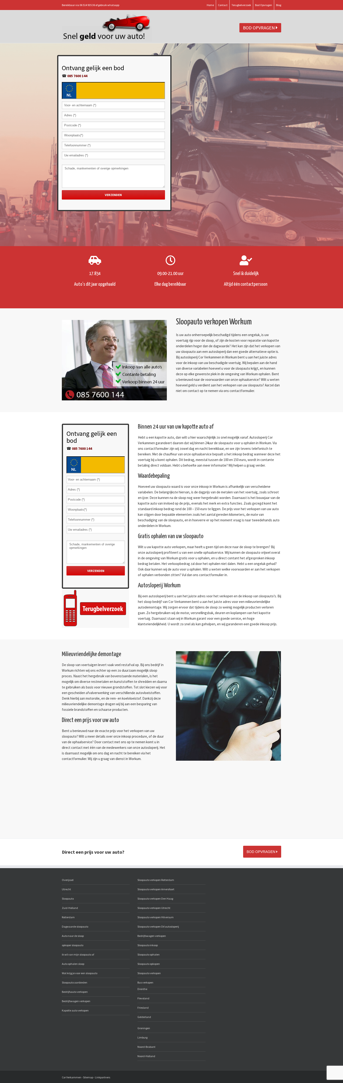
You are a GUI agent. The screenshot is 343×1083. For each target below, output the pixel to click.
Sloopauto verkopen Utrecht (153, 908)
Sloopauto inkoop (147, 945)
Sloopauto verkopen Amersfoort (155, 889)
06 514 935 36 (87, 5)
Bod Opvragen (263, 5)
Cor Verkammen (71, 1077)
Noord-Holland (146, 1056)
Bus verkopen (145, 982)
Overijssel (68, 880)
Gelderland (144, 1017)
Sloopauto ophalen (148, 954)
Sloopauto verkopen (149, 973)
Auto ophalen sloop (73, 964)
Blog (278, 5)
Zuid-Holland (70, 908)
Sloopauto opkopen (148, 964)
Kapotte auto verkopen (75, 1010)
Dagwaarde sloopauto (75, 926)
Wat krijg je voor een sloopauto (79, 973)
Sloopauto (68, 898)
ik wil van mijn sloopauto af (78, 954)
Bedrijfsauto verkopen (75, 992)
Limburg (142, 1037)
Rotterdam (68, 917)
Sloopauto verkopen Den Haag (155, 898)
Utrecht (66, 889)
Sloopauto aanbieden (74, 982)
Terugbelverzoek (241, 5)
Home (210, 5)
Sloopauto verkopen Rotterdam (155, 880)
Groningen (143, 1028)
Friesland (143, 1007)
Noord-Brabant (146, 1047)
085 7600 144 (77, 75)
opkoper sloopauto (72, 945)
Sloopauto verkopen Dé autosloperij (158, 926)
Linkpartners (102, 1077)
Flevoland (143, 998)
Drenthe (142, 989)
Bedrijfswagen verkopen (76, 1001)
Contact (223, 5)
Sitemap (88, 1077)
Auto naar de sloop (73, 936)
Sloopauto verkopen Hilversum (155, 917)
